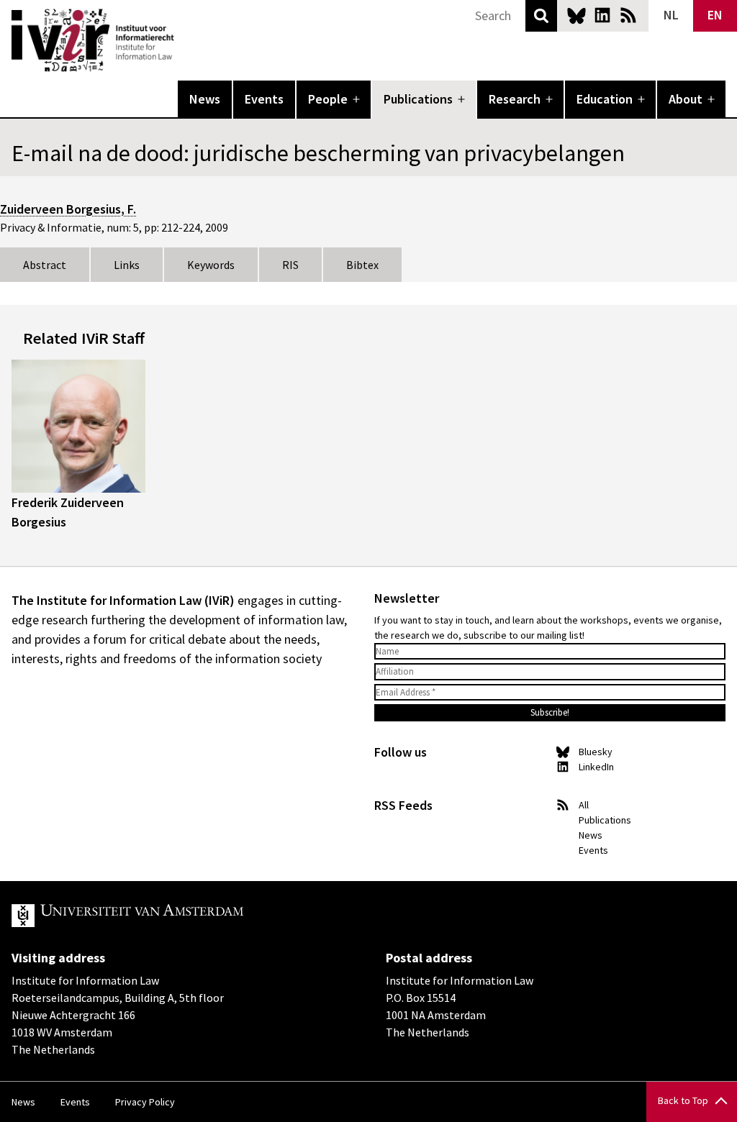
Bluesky (576, 15)
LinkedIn (602, 15)
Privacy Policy (145, 1101)
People (328, 99)
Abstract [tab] (44, 264)
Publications (418, 99)
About (685, 99)
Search (541, 16)
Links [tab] (127, 264)
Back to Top (683, 1100)
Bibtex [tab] (362, 264)
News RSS (628, 15)
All (584, 804)
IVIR (184, 40)
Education (605, 99)
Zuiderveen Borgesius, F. (68, 209)
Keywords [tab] (211, 264)
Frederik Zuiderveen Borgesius (68, 512)
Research (515, 99)
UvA (178, 915)
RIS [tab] (290, 264)
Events (264, 99)
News (204, 99)
